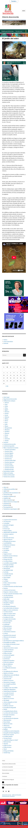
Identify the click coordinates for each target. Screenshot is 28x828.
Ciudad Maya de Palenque (10, 691)
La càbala (5, 581)
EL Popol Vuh (6, 704)
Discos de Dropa (7, 628)
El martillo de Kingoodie (9, 707)
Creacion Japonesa (9, 462)
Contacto (5, 442)
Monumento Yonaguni (9, 682)
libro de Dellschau (8, 664)
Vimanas (5, 743)
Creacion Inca (8, 458)
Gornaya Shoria (7, 738)
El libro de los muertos (9, 615)
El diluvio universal (8, 705)
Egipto (6, 409)
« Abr (6, 386)
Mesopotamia (8, 428)
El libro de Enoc (7, 747)
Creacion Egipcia (9, 453)
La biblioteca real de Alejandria (11, 731)
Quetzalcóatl (6, 568)
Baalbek (5, 729)
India (6, 424)
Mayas (6, 426)
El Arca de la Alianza (8, 662)
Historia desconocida (10, 17)
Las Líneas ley (7, 521)
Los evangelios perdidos (9, 684)
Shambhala (6, 686)
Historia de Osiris (7, 723)
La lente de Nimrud (8, 649)
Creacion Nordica (9, 465)
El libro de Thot (7, 745)
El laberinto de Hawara (9, 545)
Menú (23, 10)
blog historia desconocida (10, 399)
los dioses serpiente (8, 534)
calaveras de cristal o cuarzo (10, 648)
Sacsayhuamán (7, 716)
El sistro (5, 552)
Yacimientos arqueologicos (10, 509)
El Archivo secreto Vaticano (10, 555)
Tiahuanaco (6, 725)
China (6, 408)
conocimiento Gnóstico (9, 631)
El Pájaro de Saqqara (8, 601)
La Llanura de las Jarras (9, 590)
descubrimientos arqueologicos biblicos (13, 640)
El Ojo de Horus (7, 630)
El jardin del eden (9, 469)
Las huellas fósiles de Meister (10, 608)
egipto (5, 491)
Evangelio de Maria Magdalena (11, 732)
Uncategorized (7, 507)
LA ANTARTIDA (7, 543)
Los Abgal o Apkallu (8, 566)
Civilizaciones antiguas (9, 400)
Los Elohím (6, 550)
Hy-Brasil (5, 548)
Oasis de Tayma (7, 530)
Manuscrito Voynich (8, 734)
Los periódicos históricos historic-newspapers (12, 826)
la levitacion (6, 658)
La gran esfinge (7, 727)
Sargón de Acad (7, 554)
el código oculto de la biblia (10, 687)
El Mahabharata (7, 626)
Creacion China (9, 451)
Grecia (6, 415)
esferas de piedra (7, 620)
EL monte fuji (6, 622)
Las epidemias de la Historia (10, 671)
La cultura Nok (7, 575)
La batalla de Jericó (8, 597)
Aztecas (7, 402)
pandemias (6, 503)
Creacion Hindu (9, 456)
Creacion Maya (8, 464)
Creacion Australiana (10, 449)
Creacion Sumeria (9, 467)
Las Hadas (6, 639)
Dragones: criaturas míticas (10, 592)
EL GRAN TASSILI (8, 736)
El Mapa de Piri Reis (8, 751)
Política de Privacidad (8, 475)
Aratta (5, 669)
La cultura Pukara (7, 561)
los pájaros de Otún (8, 617)
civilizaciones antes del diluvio (11, 675)
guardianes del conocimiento (10, 492)
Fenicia (6, 413)
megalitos (6, 498)
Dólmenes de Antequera (9, 637)
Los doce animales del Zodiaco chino (12, 593)
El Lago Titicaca (7, 666)
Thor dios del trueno (8, 537)
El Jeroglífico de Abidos (9, 642)
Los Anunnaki (7, 657)
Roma (6, 437)
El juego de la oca (7, 559)
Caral (6, 404)
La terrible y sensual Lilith (10, 563)
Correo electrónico (8, 341)
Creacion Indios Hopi (10, 460)
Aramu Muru (6, 584)
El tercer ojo (6, 528)
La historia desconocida (9, 444)
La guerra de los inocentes (10, 519)
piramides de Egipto (8, 525)
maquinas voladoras (8, 496)
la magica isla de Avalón (9, 619)
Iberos (6, 420)
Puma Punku (6, 722)
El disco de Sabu (7, 653)
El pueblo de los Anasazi (9, 635)
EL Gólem (5, 527)
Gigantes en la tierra (8, 698)
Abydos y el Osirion (8, 673)
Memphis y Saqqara (8, 602)
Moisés (5, 709)
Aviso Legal (6, 397)
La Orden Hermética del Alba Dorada (12, 586)
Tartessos (7, 438)
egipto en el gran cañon (9, 613)
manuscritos (6, 494)
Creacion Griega (9, 455)
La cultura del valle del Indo (10, 713)
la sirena (5, 633)
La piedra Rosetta (7, 651)
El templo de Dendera (9, 714)
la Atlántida (6, 624)
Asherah (5, 536)
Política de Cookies (8, 473)
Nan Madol (6, 700)
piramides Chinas (7, 676)
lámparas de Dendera (8, 660)
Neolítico (7, 431)
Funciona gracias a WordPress (8, 796)
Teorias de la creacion (9, 476)
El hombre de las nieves (9, 541)
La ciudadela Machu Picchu (10, 711)
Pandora (5, 588)
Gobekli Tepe (6, 752)
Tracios (7, 440)
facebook (5, 343)
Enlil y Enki (6, 599)
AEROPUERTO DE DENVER (10, 532)
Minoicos (7, 429)
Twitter (5, 339)
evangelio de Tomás (8, 695)
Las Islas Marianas (8, 595)
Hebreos (7, 417)
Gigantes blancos (7, 539)
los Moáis (5, 572)
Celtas (6, 406)
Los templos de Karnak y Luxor (11, 644)
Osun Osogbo (6, 577)
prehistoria (6, 505)
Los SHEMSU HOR (8, 570)
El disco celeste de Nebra (9, 583)
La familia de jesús (8, 573)
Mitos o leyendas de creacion (10, 447)
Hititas (6, 419)
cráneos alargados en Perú (10, 702)
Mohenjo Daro (7, 742)
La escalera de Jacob (8, 693)
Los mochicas (6, 646)
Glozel (5, 749)
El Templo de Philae (8, 564)
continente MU (7, 678)
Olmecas (7, 433)
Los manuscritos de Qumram (10, 718)
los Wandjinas (7, 696)
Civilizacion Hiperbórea (9, 689)
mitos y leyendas (7, 500)
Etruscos (7, 411)
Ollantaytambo (7, 720)
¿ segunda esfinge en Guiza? (10, 740)
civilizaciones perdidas (9, 489)
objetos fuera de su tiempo (10, 501)
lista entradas (5, 773)
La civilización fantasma (9, 667)
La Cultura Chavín (8, 611)
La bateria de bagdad (8, 655)
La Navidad (6, 523)
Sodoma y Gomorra (8, 680)
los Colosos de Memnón (9, 606)
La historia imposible (8, 446)
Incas (6, 422)
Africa (4, 487)
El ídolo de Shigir (7, 557)
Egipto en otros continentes (10, 610)
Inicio (3, 760)
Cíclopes (5, 579)
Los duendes (6, 604)
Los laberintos (7, 546)
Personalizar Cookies (8, 471)
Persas (6, 435)
